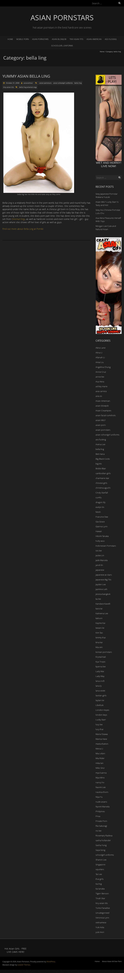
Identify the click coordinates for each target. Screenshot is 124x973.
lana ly (99, 685)
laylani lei (100, 700)
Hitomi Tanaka (102, 536)
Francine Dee (102, 516)
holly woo (100, 540)
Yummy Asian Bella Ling (26, 76)
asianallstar (28, 83)
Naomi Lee (101, 787)
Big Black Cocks (103, 458)
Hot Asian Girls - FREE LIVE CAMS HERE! (15, 950)
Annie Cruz (101, 371)
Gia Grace (100, 521)
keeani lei (100, 627)
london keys (101, 714)
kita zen (99, 647)
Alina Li (99, 352)
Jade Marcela (102, 560)
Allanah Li (100, 357)
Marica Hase (101, 738)
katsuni (99, 618)
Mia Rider (100, 758)
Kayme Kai (100, 623)
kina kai (99, 642)
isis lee (99, 550)
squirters (100, 869)
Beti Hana (100, 454)
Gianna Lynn (102, 526)
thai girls (99, 879)
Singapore (100, 864)
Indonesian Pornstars (106, 545)
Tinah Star (100, 898)
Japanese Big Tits (103, 579)
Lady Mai (100, 671)
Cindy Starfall (102, 492)
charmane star (102, 478)
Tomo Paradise (103, 908)
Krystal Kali (101, 656)
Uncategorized (102, 912)
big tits (99, 463)
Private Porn (101, 821)
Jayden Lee (101, 584)
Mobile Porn (22, 39)
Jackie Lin (100, 555)
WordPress (50, 961)
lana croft (100, 681)
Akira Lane (100, 347)
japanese (100, 569)
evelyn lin (100, 507)
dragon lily (100, 502)
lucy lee (99, 724)
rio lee (98, 830)
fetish (98, 511)
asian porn (101, 425)
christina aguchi (103, 487)
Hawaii (99, 531)
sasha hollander (103, 840)
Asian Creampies (103, 410)
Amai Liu (100, 362)
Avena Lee (100, 444)
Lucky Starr (101, 719)
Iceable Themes (24, 965)
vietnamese (101, 922)
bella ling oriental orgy (28, 87)
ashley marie (101, 386)
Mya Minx (100, 777)
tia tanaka (100, 888)
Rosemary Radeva (104, 835)
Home (10, 39)
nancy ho (100, 782)
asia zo (99, 396)
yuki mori (100, 932)
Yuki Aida (100, 927)
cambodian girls (103, 473)
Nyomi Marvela (102, 806)
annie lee (100, 376)
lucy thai (99, 729)
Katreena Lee (102, 613)
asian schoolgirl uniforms (63, 83)
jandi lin (99, 565)
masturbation (102, 743)
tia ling (99, 883)
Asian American (94, 39)
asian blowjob (59, 39)
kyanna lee (101, 666)
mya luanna (101, 772)
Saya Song (100, 850)
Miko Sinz (100, 767)
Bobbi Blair (101, 468)
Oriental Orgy (18, 219)
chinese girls (101, 483)
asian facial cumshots (106, 415)
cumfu (99, 497)
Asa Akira (100, 381)
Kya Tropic (100, 661)
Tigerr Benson (102, 893)
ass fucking (111, 39)
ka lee (98, 598)
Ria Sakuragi (101, 825)
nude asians (101, 801)
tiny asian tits (76, 39)
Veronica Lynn (102, 917)
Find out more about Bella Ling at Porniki (22, 228)
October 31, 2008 (12, 83)
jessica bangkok (103, 594)
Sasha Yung (101, 845)
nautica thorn (102, 792)
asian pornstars (40, 39)
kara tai (99, 608)
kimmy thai (101, 637)
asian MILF (101, 420)
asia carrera (101, 391)
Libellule (99, 705)
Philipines (100, 811)
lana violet (100, 690)
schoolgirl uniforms (62, 45)
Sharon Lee (101, 859)
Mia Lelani (100, 753)
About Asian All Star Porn (112, 961)
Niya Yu (99, 796)
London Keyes (102, 709)
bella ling (78, 83)
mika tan (99, 763)
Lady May (100, 676)
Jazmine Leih (101, 589)
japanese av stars (104, 574)
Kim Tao (99, 632)
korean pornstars (104, 652)
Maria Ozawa (102, 734)
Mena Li (99, 748)
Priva (98, 816)
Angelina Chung (103, 367)
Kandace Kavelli (103, 603)
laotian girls (101, 695)
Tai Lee (99, 874)
